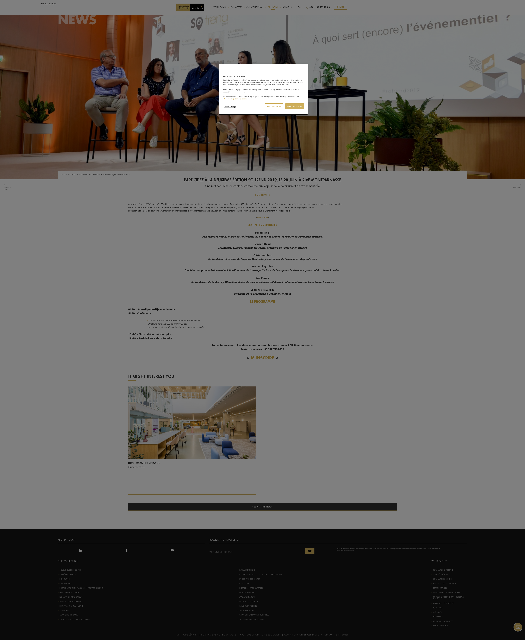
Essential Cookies (274, 106)
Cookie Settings (230, 107)
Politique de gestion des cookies (235, 99)
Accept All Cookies (294, 106)
